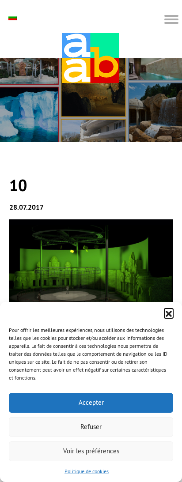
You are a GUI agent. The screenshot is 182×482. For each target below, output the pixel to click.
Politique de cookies (86, 471)
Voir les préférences (91, 451)
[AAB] (90, 58)
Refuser (91, 426)
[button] (168, 313)
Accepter (91, 402)
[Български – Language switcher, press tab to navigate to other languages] (14, 17)
